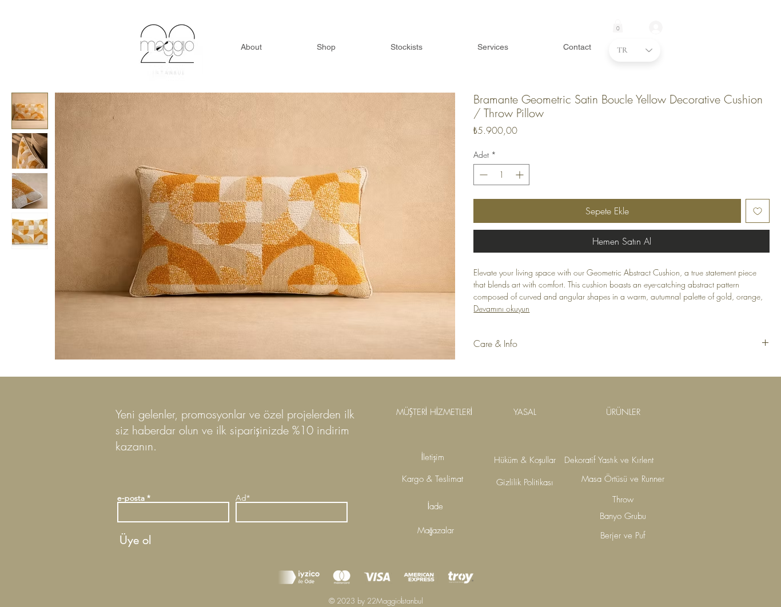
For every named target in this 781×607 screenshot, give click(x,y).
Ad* (243, 498)
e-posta (131, 498)
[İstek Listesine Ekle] (758, 211)
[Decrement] (482, 175)
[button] (617, 26)
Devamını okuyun (501, 308)
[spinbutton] (501, 175)
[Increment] (520, 175)
